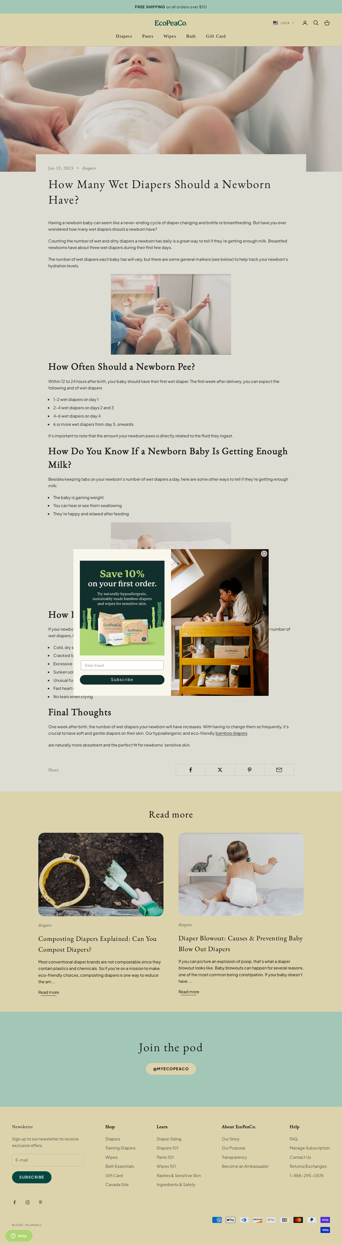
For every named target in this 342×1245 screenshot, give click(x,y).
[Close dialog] (264, 553)
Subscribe (122, 680)
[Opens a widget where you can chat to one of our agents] (19, 1236)
